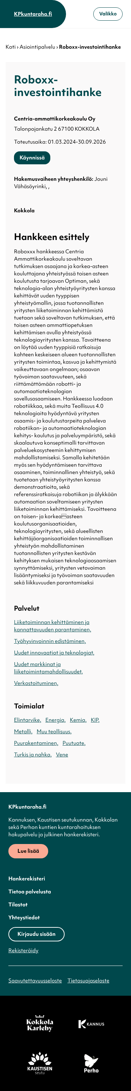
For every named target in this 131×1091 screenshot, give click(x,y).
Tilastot (18, 904)
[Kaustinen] (40, 1063)
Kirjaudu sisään (36, 934)
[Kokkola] (40, 1024)
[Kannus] (91, 1024)
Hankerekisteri (26, 878)
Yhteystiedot (24, 917)
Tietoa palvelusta (29, 891)
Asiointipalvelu (37, 46)
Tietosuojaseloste (88, 980)
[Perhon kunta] (91, 1063)
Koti (11, 46)
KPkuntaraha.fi (33, 14)
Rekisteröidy (23, 950)
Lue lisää (28, 851)
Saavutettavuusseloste (35, 980)
